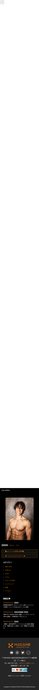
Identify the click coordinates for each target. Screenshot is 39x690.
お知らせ (11, 545)
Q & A (7, 573)
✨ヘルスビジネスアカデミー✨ (15, 556)
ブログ (17, 545)
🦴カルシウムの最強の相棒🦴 (14, 551)
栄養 (6, 587)
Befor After (8, 566)
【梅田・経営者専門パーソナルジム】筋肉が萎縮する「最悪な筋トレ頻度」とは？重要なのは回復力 (18, 626)
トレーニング (9, 584)
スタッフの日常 (10, 580)
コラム (7, 577)
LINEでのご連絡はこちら (27, 663)
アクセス (8, 591)
